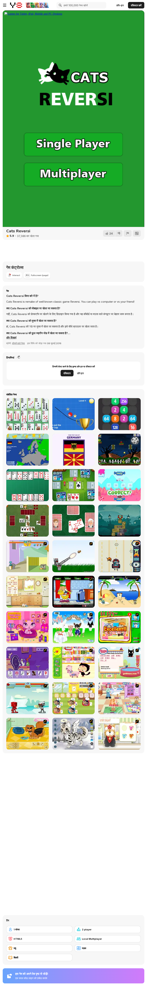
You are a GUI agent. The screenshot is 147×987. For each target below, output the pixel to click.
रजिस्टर (67, 373)
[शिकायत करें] (128, 233)
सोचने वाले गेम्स (18, 343)
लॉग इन (80, 373)
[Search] (59, 5)
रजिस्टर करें (136, 5)
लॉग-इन (120, 5)
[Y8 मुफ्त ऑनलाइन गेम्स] (16, 5)
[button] (11, 338)
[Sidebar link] (4, 5)
